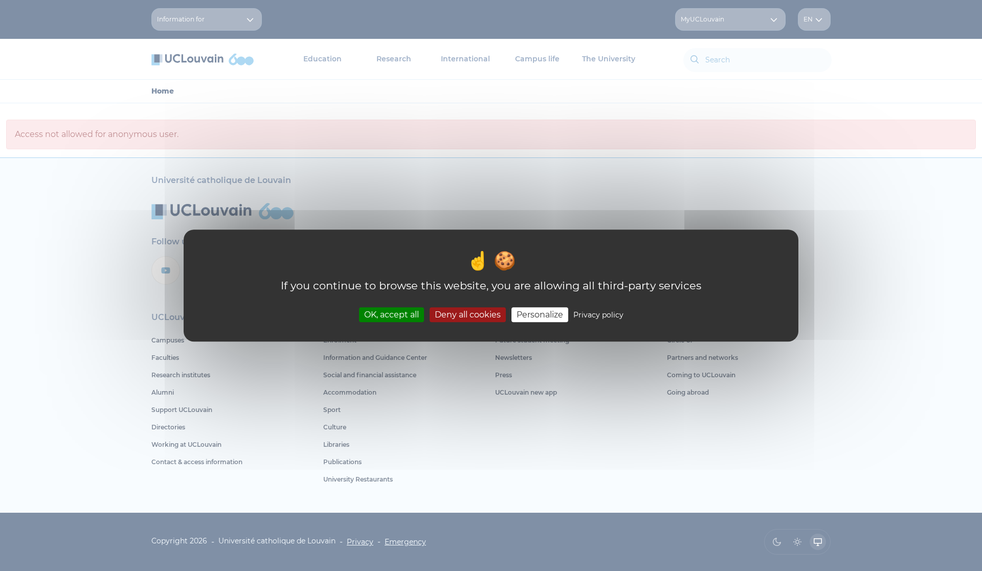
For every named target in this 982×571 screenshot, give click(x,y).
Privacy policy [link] (598, 314)
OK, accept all (391, 314)
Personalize (540, 314)
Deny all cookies (468, 314)
